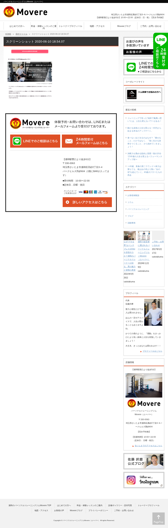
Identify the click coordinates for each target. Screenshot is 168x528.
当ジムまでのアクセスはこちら (148, 446)
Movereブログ (76, 510)
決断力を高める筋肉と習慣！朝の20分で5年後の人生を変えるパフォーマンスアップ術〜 (144, 156)
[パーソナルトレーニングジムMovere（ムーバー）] (25, 14)
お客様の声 (59, 510)
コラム (130, 202)
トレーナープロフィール (148, 505)
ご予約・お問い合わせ (124, 510)
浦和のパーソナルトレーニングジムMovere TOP (30, 505)
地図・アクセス (41, 510)
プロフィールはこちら (152, 351)
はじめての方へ (64, 505)
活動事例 (131, 223)
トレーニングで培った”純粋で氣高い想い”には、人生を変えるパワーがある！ (144, 119)
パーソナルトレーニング (138, 209)
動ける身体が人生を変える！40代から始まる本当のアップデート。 (144, 129)
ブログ (130, 216)
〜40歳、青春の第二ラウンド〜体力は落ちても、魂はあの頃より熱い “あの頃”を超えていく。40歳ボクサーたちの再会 (144, 170)
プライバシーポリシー (98, 510)
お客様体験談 (133, 195)
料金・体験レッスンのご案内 (89, 505)
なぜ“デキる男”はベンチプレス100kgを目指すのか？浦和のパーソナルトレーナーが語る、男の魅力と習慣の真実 (130, 256)
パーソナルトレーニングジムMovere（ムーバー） (81, 520)
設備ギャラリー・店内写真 (120, 505)
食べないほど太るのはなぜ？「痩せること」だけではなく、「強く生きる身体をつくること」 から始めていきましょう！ (144, 142)
